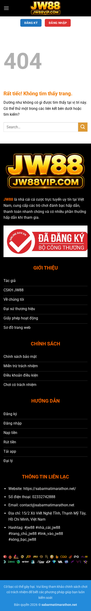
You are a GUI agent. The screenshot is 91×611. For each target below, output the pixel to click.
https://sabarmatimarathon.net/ (49, 488)
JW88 (8, 199)
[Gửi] (83, 127)
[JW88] (45, 8)
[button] (6, 8)
